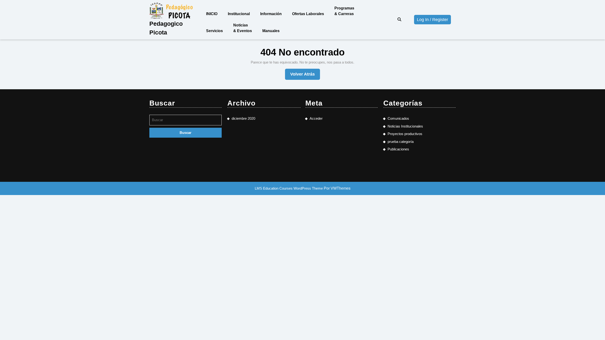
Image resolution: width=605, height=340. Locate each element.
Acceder (316, 118)
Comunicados (398, 118)
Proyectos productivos (405, 134)
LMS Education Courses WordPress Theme (289, 188)
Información (271, 14)
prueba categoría (401, 142)
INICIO (211, 14)
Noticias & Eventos (242, 28)
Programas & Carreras (344, 11)
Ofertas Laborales (308, 14)
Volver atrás (305, 76)
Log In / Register (434, 20)
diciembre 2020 (243, 118)
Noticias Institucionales (405, 126)
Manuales (271, 31)
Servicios (214, 31)
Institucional (239, 14)
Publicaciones (398, 149)
